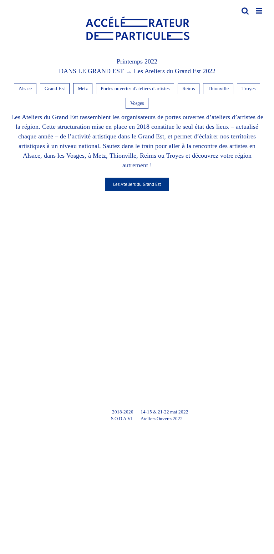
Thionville (218, 88)
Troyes (248, 88)
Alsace (25, 88)
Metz (83, 88)
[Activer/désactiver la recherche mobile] (245, 11)
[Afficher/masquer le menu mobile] (259, 11)
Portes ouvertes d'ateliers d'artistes (135, 88)
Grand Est (55, 88)
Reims (188, 88)
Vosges (137, 103)
